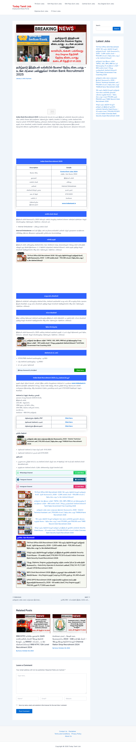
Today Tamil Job (21, 6)
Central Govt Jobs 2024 (69, 172)
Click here (80, 370)
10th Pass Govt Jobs (72, 4)
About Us (68, 736)
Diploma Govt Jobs (41, 11)
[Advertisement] (51, 95)
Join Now (80, 473)
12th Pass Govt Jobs (54, 4)
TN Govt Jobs (39, 4)
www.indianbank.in (69, 203)
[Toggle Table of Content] (51, 111)
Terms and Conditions (62, 734)
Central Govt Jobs (88, 4)
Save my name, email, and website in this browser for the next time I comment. (43, 705)
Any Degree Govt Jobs (106, 4)
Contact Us (63, 731)
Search (98, 25)
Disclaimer (72, 731)
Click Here (69, 418)
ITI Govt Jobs (56, 11)
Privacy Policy (76, 734)
